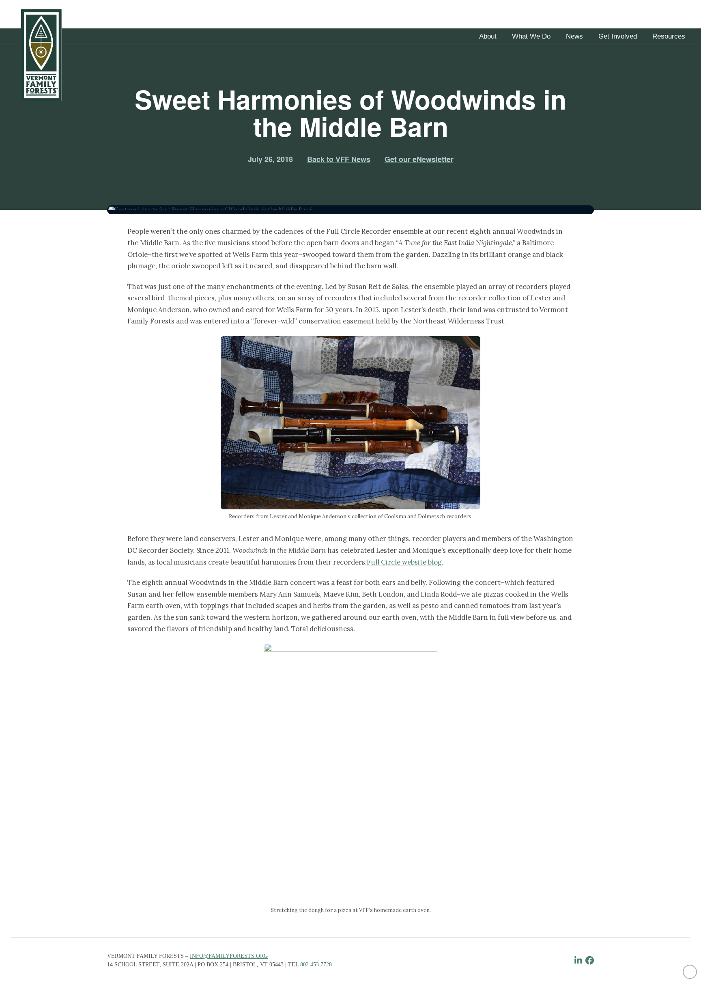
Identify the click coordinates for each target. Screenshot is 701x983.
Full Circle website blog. (405, 562)
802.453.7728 (316, 964)
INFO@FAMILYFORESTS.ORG (229, 956)
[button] (488, 36)
